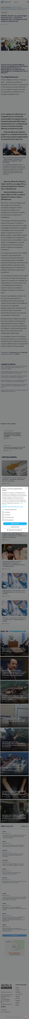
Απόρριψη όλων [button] (15, 527)
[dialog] (14, 509)
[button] (14, 506)
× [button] (26, 488)
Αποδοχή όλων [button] (15, 523)
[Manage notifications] (26, 1016)
